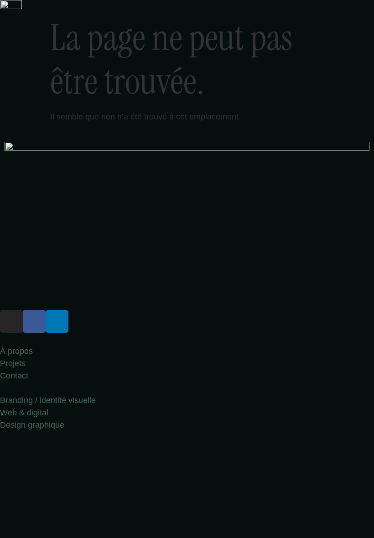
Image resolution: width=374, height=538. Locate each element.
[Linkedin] (57, 321)
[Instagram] (11, 321)
